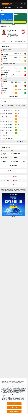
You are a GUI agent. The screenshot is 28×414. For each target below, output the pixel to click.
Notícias (10, 41)
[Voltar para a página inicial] (7, 4)
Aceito (14, 403)
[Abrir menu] (25, 4)
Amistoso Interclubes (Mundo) (9, 63)
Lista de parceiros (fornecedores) (8, 400)
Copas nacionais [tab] (10, 105)
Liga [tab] (2, 105)
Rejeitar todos (14, 407)
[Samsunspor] (23, 34)
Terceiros (21, 392)
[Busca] (22, 4)
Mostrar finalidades (14, 411)
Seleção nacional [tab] (20, 105)
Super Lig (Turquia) (7, 49)
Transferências (18, 41)
